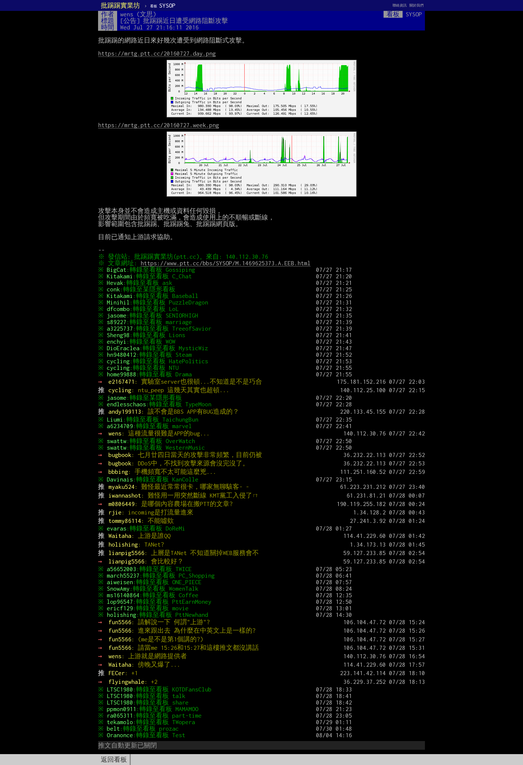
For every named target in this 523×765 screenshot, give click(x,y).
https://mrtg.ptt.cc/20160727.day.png (157, 53)
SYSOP (162, 5)
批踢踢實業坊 (120, 5)
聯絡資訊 (400, 5)
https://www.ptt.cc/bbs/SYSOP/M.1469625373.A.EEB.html (226, 263)
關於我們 (416, 5)
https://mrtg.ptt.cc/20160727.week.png (158, 125)
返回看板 (114, 759)
